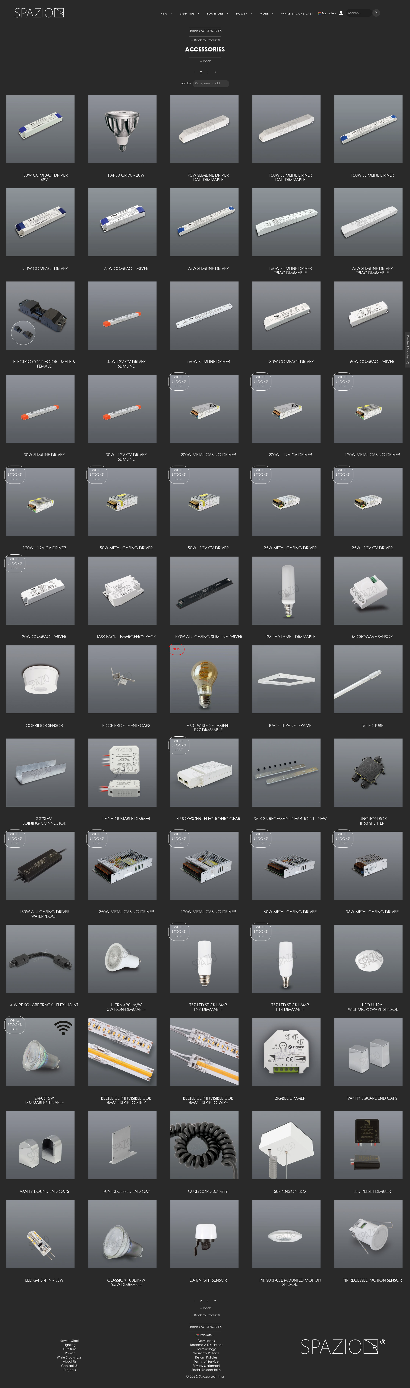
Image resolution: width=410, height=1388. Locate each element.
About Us (69, 1361)
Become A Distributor (206, 1345)
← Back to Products (205, 40)
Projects (69, 1370)
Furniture (216, 14)
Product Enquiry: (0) (407, 349)
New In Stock (70, 1341)
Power (242, 14)
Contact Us (69, 1366)
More (265, 14)
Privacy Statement (206, 1366)
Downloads (206, 1341)
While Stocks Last (297, 14)
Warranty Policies (206, 1353)
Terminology (206, 1349)
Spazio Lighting (211, 1376)
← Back (205, 61)
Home (193, 31)
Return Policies (206, 1357)
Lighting (188, 14)
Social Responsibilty (206, 1370)
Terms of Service (206, 1361)
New (165, 14)
